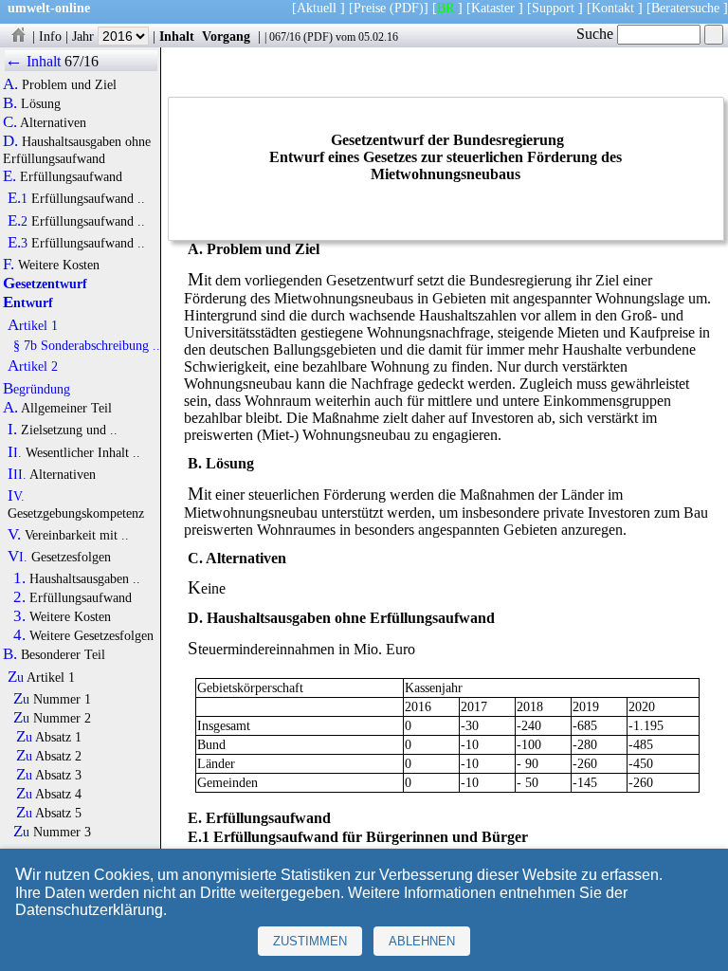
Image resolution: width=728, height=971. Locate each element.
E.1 (17, 198)
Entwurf (28, 302)
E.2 (17, 221)
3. (19, 616)
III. (17, 474)
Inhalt (176, 36)
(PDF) (407, 7)
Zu (16, 677)
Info (50, 36)
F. (8, 264)
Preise (370, 7)
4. (19, 635)
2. (19, 597)
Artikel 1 (33, 325)
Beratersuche (685, 7)
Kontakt (613, 7)
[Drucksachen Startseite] (18, 36)
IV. (16, 496)
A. (10, 84)
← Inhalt (33, 61)
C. (10, 122)
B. (10, 103)
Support (553, 7)
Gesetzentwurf (45, 283)
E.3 (17, 242)
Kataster (493, 7)
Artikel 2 (33, 366)
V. (14, 534)
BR (445, 7)
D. (10, 141)
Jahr (85, 36)
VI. (17, 556)
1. (19, 578)
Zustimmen (310, 941)
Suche (596, 34)
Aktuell (317, 7)
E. (9, 176)
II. (15, 452)
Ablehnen (422, 941)
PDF (318, 37)
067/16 (284, 37)
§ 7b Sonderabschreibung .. (86, 345)
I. (12, 429)
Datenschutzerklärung (89, 910)
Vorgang (226, 36)
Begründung (36, 388)
